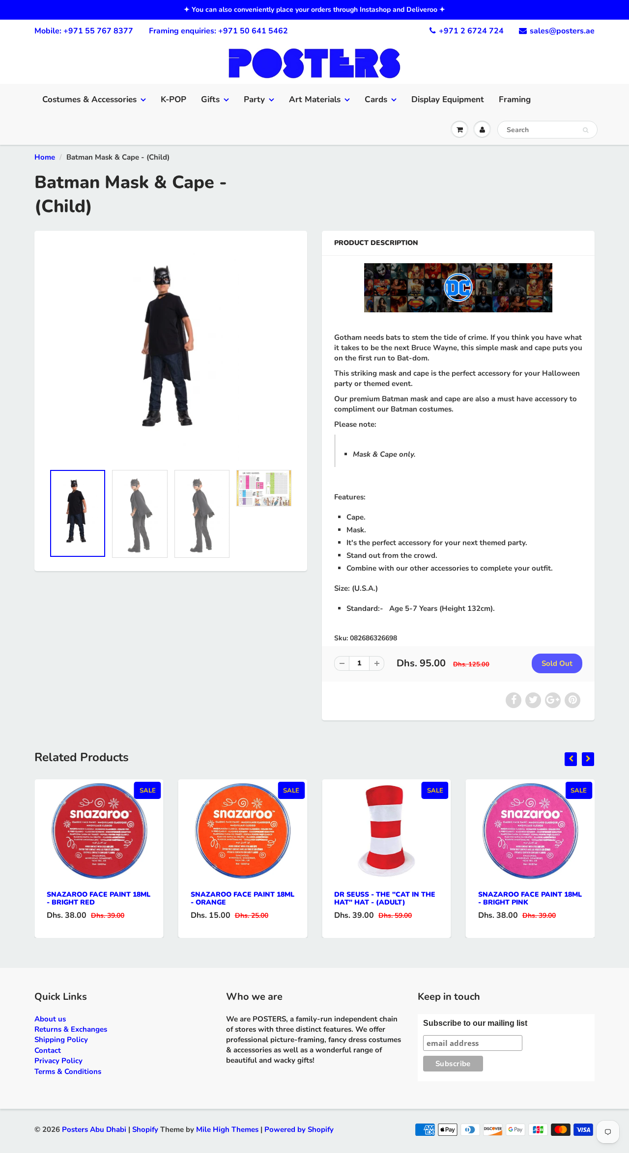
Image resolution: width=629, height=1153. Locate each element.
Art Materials (315, 99)
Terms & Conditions (67, 1071)
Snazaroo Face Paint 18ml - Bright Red (98, 898)
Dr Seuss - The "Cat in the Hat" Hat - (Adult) (384, 898)
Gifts (210, 99)
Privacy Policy (58, 1061)
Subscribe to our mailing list (475, 1023)
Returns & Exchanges (70, 1029)
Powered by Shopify (299, 1129)
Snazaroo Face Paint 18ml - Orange (242, 898)
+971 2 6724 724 (471, 31)
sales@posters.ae (562, 31)
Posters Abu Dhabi (94, 1129)
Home (44, 157)
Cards (376, 99)
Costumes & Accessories (89, 99)
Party (254, 99)
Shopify (145, 1129)
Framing (515, 99)
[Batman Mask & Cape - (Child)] (171, 353)
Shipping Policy (61, 1039)
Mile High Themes (227, 1129)
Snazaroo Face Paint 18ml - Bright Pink (530, 898)
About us (50, 1019)
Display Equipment (447, 99)
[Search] (585, 130)
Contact (47, 1050)
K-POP (173, 99)
